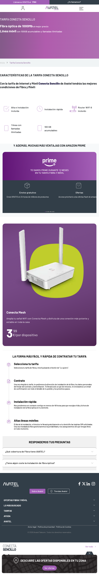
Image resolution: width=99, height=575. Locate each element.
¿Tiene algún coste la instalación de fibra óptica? (30, 463)
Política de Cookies (63, 527)
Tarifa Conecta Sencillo (20, 62)
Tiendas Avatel (60, 491)
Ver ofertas (49, 568)
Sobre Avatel (37, 491)
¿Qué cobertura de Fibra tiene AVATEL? (25, 451)
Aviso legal (32, 527)
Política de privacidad (46, 527)
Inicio (2, 62)
